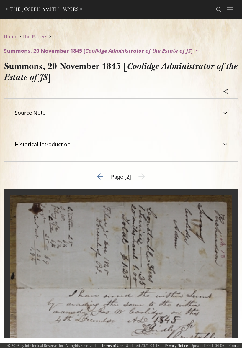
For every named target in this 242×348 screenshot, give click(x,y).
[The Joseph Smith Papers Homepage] (44, 10)
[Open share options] (226, 92)
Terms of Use (112, 345)
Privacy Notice (176, 345)
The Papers (35, 36)
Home (10, 36)
